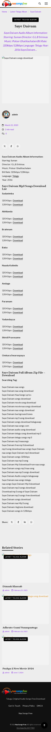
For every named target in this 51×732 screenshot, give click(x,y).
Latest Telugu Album (18, 12)
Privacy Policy (29, 706)
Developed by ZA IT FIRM (26, 728)
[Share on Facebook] (18, 522)
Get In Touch (14, 706)
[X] (4, 146)
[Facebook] (11, 146)
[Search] (39, 3)
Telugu (15, 176)
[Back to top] (44, 725)
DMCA (40, 706)
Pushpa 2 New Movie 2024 (18, 668)
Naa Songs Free (25, 713)
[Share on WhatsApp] (31, 522)
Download (18, 200)
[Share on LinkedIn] (24, 522)
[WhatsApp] (17, 146)
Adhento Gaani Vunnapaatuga (20, 627)
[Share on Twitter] (11, 522)
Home (4, 12)
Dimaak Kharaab (12, 586)
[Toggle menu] (46, 3)
